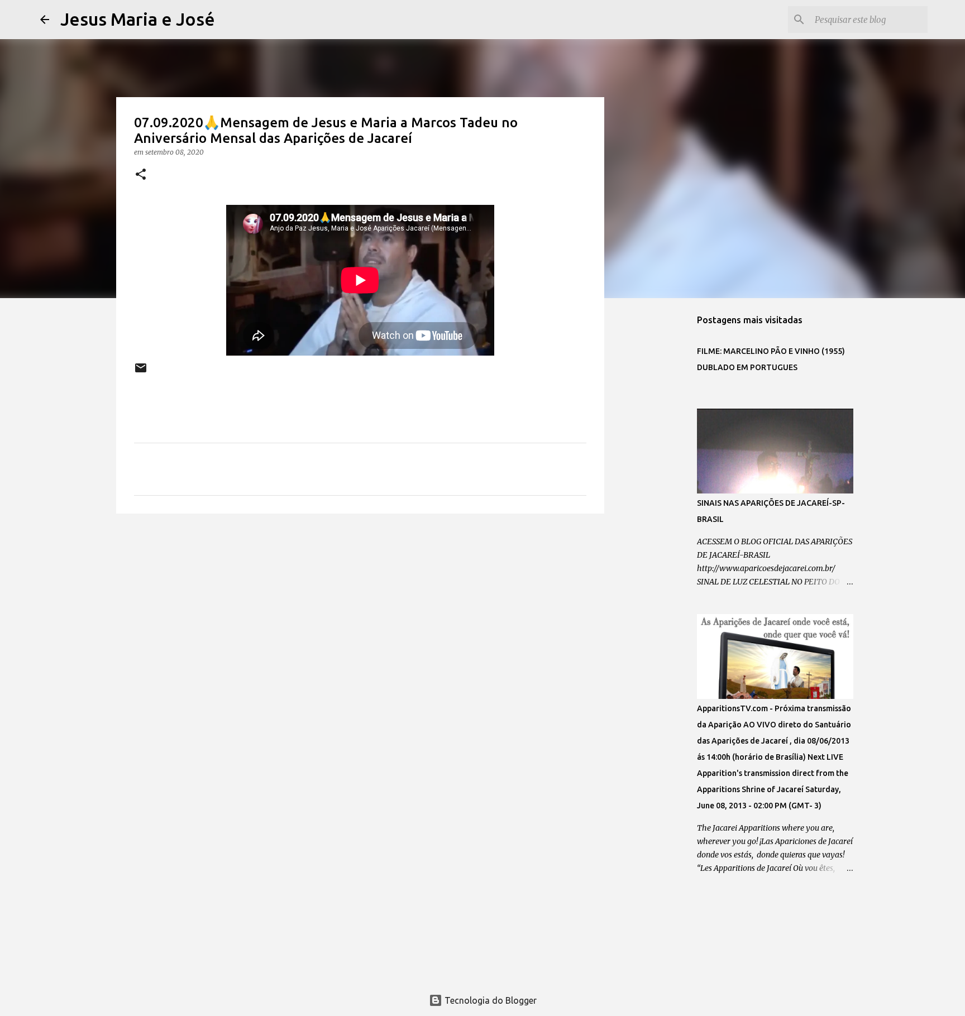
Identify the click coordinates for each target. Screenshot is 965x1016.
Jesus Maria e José (137, 19)
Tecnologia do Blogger (489, 1000)
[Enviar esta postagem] (140, 372)
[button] (140, 175)
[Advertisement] (360, 608)
